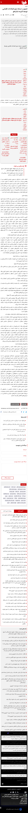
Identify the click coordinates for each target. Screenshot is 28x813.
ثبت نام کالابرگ (6, 494)
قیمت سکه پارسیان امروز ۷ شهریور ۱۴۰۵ (17, 591)
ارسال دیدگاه (7, 478)
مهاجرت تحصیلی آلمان (22, 489)
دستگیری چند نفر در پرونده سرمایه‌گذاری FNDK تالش (14, 548)
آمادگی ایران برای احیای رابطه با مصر (18, 520)
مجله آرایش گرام (13, 494)
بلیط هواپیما (17, 500)
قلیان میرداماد (11, 491)
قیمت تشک (13, 487)
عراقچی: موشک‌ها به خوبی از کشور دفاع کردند (16, 603)
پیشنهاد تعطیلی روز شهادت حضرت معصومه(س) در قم (14, 619)
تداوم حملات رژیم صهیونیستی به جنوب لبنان (16, 545)
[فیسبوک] (21, 412)
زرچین (6, 496)
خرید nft (24, 496)
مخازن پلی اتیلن (23, 491)
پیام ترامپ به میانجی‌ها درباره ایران (18, 578)
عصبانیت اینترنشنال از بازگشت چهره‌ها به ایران (16, 597)
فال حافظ (17, 491)
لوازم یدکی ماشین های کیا (9, 500)
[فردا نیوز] (24, 3)
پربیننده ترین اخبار (7, 511)
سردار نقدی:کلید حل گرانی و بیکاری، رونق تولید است (14, 523)
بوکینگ (15, 498)
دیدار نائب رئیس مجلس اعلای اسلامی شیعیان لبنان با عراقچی (14, 623)
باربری (4, 498)
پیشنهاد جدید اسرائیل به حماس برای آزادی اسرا (14, 421)
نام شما (24, 450)
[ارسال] (4, 15)
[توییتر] (23, 412)
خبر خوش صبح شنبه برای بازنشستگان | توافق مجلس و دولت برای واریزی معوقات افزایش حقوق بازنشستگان (11, 82)
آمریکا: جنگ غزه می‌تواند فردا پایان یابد (16, 435)
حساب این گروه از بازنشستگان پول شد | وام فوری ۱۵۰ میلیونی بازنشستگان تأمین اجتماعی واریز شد (14, 531)
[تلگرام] (26, 412)
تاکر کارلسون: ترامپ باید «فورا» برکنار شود (17, 575)
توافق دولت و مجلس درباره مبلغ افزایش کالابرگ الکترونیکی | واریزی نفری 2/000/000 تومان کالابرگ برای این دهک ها (23, 159)
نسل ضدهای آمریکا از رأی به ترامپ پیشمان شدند (15, 606)
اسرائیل (23, 404)
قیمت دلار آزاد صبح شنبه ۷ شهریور (18, 562)
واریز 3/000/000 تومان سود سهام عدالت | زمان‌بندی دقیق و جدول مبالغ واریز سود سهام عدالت (14, 566)
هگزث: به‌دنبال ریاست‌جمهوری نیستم (18, 535)
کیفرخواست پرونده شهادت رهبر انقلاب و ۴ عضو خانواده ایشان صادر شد (14, 610)
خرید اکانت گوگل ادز (17, 496)
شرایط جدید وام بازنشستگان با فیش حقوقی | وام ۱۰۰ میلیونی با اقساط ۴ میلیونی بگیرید (5, 154)
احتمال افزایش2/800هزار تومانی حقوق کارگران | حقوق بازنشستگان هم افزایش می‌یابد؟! (10, 796)
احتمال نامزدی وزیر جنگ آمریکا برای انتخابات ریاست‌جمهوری (16, 571)
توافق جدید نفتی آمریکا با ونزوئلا (19, 542)
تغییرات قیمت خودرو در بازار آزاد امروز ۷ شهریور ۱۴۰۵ (14, 588)
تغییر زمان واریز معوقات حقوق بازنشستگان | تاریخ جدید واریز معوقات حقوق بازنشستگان (11, 119)
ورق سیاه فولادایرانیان (22, 498)
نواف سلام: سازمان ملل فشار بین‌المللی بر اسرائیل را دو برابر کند (14, 425)
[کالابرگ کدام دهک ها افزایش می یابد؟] (14, 141)
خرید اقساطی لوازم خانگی (21, 487)
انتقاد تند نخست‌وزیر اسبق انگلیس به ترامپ (16, 539)
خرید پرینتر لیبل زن (10, 498)
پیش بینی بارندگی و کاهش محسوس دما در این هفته (14, 600)
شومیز (8, 503)
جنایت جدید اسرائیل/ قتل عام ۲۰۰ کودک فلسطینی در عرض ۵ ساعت (13, 430)
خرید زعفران (11, 496)
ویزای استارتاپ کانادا (12, 489)
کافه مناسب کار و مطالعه (21, 494)
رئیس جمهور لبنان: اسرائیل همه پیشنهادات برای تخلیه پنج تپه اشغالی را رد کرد (14, 439)
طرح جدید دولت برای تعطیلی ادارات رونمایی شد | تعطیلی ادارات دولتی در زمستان (12, 174)
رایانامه (24, 456)
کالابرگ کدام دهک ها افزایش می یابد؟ (14, 147)
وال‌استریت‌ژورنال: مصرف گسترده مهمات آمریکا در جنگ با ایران (13, 615)
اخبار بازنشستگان (7, 487)
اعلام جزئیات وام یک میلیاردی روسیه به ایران (16, 554)
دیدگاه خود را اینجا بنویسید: (20, 462)
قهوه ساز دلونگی (13, 503)
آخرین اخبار (20, 511)
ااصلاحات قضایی (15, 404)
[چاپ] (2, 15)
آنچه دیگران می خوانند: (19, 166)
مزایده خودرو (23, 500)
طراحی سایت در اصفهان (21, 503)
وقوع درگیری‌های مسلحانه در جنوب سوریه (17, 594)
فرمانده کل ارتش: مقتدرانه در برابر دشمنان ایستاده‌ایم (14, 551)
